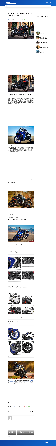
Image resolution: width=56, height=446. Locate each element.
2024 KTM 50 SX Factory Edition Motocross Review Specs (21, 433)
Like (37, 14)
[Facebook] (45, 2)
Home (8, 10)
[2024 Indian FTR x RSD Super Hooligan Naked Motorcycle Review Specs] (29, 429)
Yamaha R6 (30, 122)
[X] (48, 2)
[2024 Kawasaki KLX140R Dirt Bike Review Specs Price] (12, 429)
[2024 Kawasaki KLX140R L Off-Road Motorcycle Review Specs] (38, 47)
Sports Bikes (11, 402)
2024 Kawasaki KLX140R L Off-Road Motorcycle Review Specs (44, 47)
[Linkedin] (46, 2)
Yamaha (10, 10)
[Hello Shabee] (8, 17)
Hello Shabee (15, 416)
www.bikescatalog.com (27, 381)
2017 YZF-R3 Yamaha (16, 221)
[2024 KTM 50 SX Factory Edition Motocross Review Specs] (21, 429)
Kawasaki (12, 431)
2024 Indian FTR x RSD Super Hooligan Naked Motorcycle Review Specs (29, 433)
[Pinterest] (47, 2)
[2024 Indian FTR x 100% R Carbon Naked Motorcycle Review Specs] (38, 51)
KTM (20, 431)
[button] (6, 6)
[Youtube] (50, 2)
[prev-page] (8, 436)
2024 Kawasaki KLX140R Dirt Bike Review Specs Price (12, 433)
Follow (42, 14)
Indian (29, 431)
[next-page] (9, 436)
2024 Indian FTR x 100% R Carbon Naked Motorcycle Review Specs (43, 52)
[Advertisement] (21, 45)
